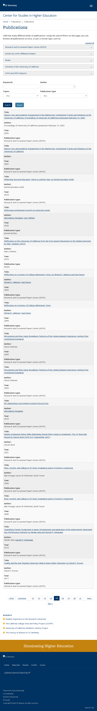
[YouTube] (15, 661)
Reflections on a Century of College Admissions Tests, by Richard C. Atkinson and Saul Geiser (44, 274)
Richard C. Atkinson (12, 282)
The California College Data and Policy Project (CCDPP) (29, 623)
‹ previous (23, 599)
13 (34, 599)
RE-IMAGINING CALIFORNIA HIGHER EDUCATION (26, 403)
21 (81, 599)
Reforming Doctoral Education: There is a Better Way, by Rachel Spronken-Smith (39, 179)
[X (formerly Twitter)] (5, 661)
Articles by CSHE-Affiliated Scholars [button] (20, 53)
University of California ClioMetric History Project (27, 628)
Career (42, 665)
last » (51, 604)
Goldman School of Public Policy (17, 672)
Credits (34, 665)
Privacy (6, 700)
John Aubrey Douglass (13, 218)
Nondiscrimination (10, 697)
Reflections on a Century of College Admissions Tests (27, 305)
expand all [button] (89, 43)
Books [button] (8, 60)
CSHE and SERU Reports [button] (16, 73)
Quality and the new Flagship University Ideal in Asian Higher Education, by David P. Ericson (43, 563)
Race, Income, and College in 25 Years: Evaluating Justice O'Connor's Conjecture (38, 468)
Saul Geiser (26, 282)
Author (43, 82)
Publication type (48, 91)
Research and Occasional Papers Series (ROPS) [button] (25, 47)
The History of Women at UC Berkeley (22, 632)
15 (46, 599)
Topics (6, 91)
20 (75, 599)
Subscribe (16, 665)
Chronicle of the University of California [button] (22, 66)
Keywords (8, 82)
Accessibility (8, 694)
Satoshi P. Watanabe (24, 540)
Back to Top (89, 707)
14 (40, 599)
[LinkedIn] (10, 661)
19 (69, 599)
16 (52, 599)
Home (5, 21)
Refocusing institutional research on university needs (27, 210)
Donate (25, 665)
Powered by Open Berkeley (13, 691)
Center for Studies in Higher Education (30, 15)
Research (7, 615)
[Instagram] (20, 661)
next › (90, 599)
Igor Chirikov (29, 218)
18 (63, 599)
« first (12, 599)
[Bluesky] (25, 661)
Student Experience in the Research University (26, 619)
